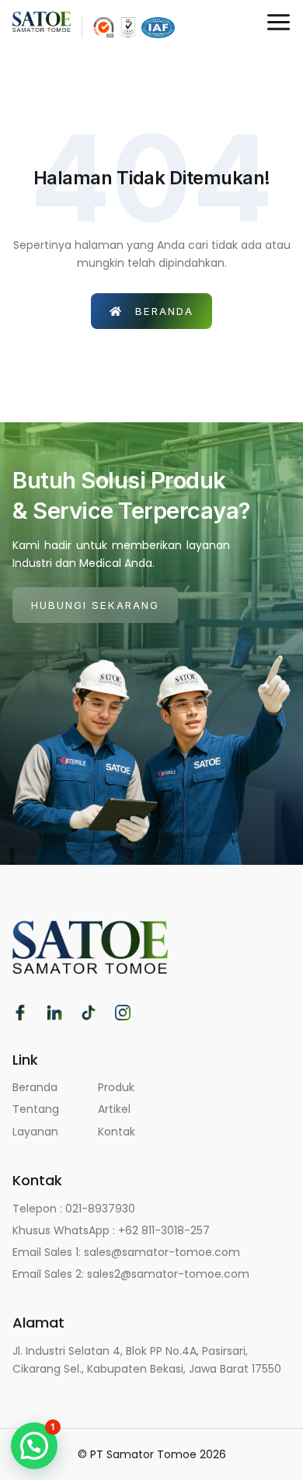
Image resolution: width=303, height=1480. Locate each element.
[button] (34, 1445)
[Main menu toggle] (278, 22)
